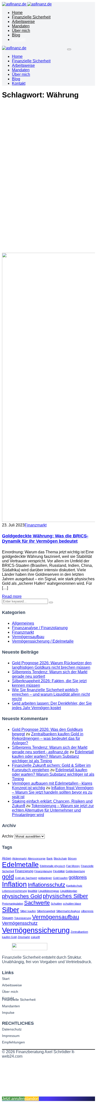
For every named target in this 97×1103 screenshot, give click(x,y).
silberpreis (87, 911)
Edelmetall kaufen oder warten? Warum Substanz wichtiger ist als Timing (53, 756)
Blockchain (60, 858)
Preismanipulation (12, 903)
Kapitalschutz (74, 885)
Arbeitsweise (23, 21)
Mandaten (21, 26)
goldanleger (45, 877)
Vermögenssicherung (36, 930)
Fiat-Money (73, 865)
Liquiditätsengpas (48, 890)
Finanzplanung (43, 871)
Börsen (72, 858)
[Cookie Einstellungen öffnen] (39, 1094)
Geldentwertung (75, 871)
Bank (50, 858)
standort (32, 1099)
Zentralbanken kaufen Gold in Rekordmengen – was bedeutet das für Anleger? (47, 738)
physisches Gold (22, 896)
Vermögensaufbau (28, 637)
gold (8, 876)
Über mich (21, 30)
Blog (16, 35)
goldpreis (78, 877)
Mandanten (11, 1006)
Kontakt (18, 39)
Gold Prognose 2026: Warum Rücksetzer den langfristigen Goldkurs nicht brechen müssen (52, 665)
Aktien (6, 858)
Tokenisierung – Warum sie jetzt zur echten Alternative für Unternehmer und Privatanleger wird (53, 810)
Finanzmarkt (36, 525)
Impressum (11, 1036)
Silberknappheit (46, 911)
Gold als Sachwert (26, 877)
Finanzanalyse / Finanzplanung (40, 628)
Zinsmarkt (24, 936)
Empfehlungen (13, 1042)
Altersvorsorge (37, 858)
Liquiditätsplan (68, 890)
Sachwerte (37, 903)
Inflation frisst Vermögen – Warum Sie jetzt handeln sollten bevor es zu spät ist (53, 792)
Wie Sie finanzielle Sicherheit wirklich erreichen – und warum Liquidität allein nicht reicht (51, 694)
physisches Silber (65, 896)
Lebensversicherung (14, 890)
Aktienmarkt (19, 858)
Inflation (14, 884)
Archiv (7, 836)
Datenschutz (12, 1029)
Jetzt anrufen (13, 1099)
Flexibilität (59, 871)
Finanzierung (24, 871)
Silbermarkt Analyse (68, 911)
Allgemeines (23, 623)
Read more (12, 596)
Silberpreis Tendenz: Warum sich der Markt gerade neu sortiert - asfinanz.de (49, 749)
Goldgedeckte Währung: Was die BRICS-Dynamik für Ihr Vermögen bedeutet (45, 538)
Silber (10, 910)
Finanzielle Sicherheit (31, 17)
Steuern (7, 918)
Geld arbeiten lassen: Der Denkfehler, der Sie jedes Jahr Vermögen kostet (52, 705)
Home (17, 12)
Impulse (8, 1013)
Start (5, 979)
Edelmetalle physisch (52, 865)
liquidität (32, 890)
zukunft (35, 936)
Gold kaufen (60, 877)
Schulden (56, 903)
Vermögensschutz (20, 923)
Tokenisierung (22, 918)
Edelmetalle (20, 864)
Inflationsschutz (46, 885)
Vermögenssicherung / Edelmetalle (43, 641)
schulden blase (72, 903)
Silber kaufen (28, 911)
